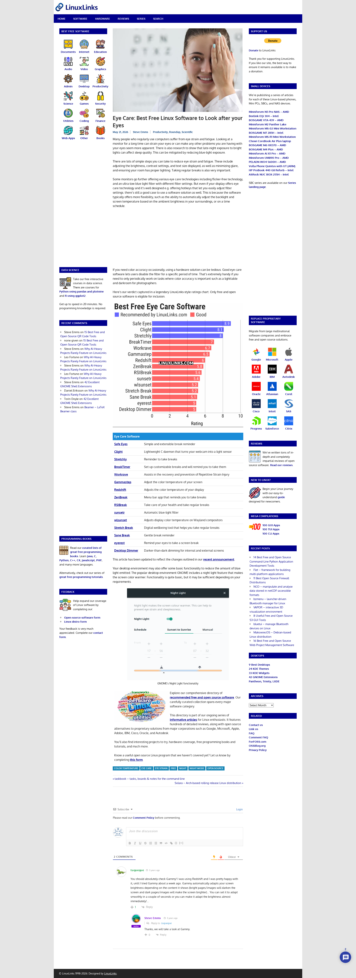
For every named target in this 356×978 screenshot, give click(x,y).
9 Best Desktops (259, 664)
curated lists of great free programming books (86, 552)
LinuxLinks (110, 973)
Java (90, 556)
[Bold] (129, 843)
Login (239, 809)
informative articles (183, 719)
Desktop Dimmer (126, 550)
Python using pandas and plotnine (81, 291)
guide (281, 497)
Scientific (187, 132)
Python (64, 560)
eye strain (161, 768)
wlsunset (120, 520)
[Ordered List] (150, 843)
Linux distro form (75, 621)
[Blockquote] (161, 843)
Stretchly (120, 459)
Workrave (121, 474)
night (182, 768)
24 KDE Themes (259, 668)
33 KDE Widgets (259, 673)
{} (176, 842)
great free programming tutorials (81, 577)
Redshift (120, 490)
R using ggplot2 (75, 295)
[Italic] (135, 843)
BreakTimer (122, 467)
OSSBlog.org (257, 745)
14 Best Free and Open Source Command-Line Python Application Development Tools (271, 561)
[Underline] (140, 843)
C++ (72, 560)
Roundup (174, 132)
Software (80, 18)
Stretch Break (123, 528)
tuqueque (166, 923)
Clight (118, 451)
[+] (181, 842)
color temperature (126, 768)
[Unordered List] (155, 843)
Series (141, 18)
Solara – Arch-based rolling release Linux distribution (208, 783)
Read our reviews (281, 465)
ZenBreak (120, 497)
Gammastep (122, 482)
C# (78, 560)
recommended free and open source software (202, 697)
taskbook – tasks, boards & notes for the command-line (149, 778)
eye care (146, 768)
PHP (99, 560)
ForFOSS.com (257, 741)
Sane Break (122, 535)
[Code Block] (166, 843)
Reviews (123, 18)
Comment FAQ (258, 737)
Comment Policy (143, 817)
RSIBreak (120, 505)
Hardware (102, 18)
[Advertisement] (178, 238)
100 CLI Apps (271, 533)
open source (215, 768)
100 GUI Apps (271, 525)
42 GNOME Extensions (263, 677)
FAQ (251, 733)
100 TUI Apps (271, 529)
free (173, 768)
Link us (253, 729)
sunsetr (119, 512)
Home (61, 18)
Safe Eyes (121, 444)
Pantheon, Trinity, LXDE (264, 681)
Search (158, 18)
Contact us (256, 725)
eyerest (119, 543)
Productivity (160, 132)
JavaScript (88, 560)
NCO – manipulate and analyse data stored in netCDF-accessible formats (271, 591)
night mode (197, 768)
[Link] (171, 843)
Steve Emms (140, 132)
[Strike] (145, 843)
